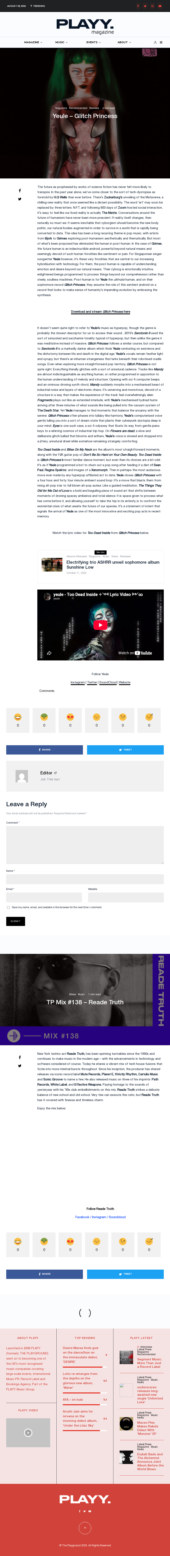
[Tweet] (19, 199)
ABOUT (123, 42)
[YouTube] (160, 6)
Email (10, 889)
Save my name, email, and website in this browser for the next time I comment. (57, 907)
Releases (125, 556)
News (115, 556)
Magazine (61, 108)
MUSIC (59, 42)
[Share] (19, 191)
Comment (12, 823)
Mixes (72, 994)
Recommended (78, 108)
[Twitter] (145, 6)
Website (92, 889)
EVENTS (91, 42)
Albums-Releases (77, 556)
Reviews (94, 108)
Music (106, 556)
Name (10, 871)
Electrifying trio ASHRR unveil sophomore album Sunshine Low (113, 565)
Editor (46, 773)
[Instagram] (152, 6)
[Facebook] (138, 6)
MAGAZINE (31, 42)
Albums (64, 1376)
